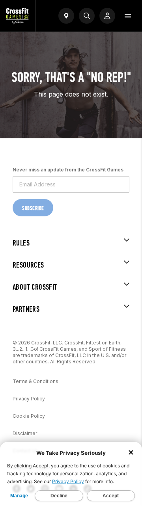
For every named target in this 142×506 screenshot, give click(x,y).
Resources (28, 265)
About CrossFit (35, 287)
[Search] (87, 16)
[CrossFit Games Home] (17, 22)
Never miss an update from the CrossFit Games (68, 170)
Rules (21, 242)
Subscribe (33, 208)
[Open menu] (128, 16)
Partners (26, 309)
